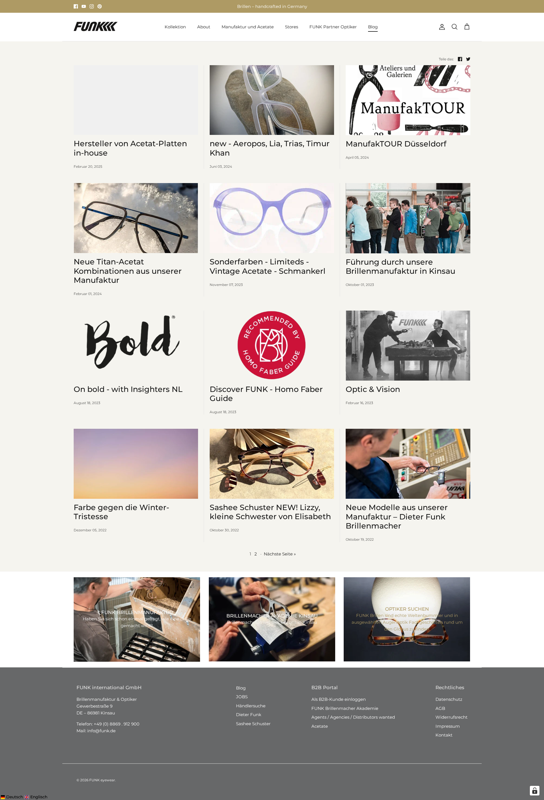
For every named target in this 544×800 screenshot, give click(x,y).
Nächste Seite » (280, 554)
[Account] (440, 27)
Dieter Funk (248, 714)
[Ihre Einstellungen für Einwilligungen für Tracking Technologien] (534, 790)
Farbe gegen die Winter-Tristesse (121, 512)
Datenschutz (448, 699)
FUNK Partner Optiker (333, 26)
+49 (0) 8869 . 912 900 (116, 724)
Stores (220, 6)
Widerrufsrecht (451, 717)
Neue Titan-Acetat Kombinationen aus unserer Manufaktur (128, 271)
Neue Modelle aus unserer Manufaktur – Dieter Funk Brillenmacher (397, 516)
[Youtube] (84, 6)
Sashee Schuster (253, 723)
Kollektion (175, 26)
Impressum (447, 726)
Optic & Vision (373, 389)
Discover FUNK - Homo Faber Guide (266, 394)
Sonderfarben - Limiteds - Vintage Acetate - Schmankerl (268, 266)
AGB (440, 708)
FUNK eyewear (102, 780)
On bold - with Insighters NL (128, 389)
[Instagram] (92, 6)
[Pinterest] (99, 6)
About (203, 26)
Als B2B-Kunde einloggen (338, 699)
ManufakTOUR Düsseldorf (396, 143)
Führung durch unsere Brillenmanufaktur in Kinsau (400, 266)
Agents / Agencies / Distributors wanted (353, 717)
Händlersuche (250, 705)
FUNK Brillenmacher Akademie (344, 708)
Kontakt (443, 735)
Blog (373, 26)
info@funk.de (101, 730)
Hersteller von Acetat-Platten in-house (130, 148)
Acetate (319, 726)
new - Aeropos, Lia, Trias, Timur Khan (270, 148)
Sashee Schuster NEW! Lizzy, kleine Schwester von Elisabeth (270, 512)
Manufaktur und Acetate (248, 26)
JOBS (242, 696)
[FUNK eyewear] (96, 26)
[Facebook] (76, 6)
